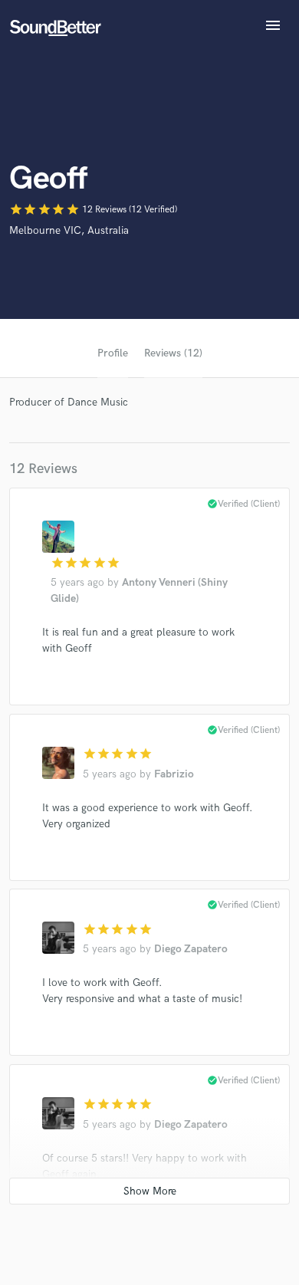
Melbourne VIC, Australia (69, 230)
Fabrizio (174, 774)
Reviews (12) (173, 353)
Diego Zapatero (191, 948)
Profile (112, 353)
